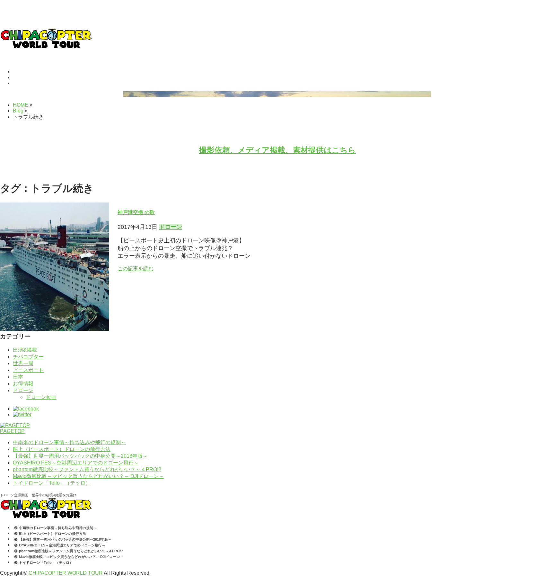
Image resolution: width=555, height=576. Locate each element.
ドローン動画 (41, 397)
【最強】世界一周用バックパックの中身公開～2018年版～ (80, 456)
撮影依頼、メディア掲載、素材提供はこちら (277, 150)
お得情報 (23, 383)
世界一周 (23, 363)
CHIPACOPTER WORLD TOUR (66, 573)
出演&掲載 (25, 350)
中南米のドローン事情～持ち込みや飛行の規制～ (69, 442)
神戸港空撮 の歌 (136, 212)
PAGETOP (12, 431)
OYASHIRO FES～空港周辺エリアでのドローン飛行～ (76, 462)
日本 (18, 377)
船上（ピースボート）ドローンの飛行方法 (61, 449)
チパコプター (28, 356)
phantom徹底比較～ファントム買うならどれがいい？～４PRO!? (87, 469)
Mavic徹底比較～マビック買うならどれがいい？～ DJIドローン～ (88, 476)
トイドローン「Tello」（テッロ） (52, 483)
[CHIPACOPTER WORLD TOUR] (46, 47)
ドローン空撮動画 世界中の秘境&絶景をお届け (38, 495)
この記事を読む (136, 268)
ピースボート (28, 370)
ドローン (170, 227)
